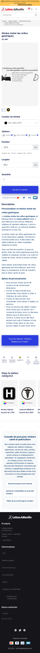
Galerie (4, 582)
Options (6, 131)
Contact (5, 613)
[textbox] (20, 122)
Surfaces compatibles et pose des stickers (20, 492)
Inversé (8, 135)
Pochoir (34, 135)
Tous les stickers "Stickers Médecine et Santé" (20, 340)
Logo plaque (6, 540)
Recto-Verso (21, 135)
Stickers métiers (12, 21)
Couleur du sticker (11, 117)
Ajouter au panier (20, 190)
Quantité (6, 174)
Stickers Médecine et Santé (11, 23)
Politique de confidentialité (11, 589)
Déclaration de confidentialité (12, 598)
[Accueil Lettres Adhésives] (12, 9)
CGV (3, 553)
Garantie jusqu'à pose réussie (20, 484)
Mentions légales (8, 560)
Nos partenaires (8, 575)
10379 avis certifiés (25, 5)
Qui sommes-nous (9, 568)
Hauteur (6, 142)
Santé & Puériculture (25, 21)
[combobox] (20, 122)
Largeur (6, 159)
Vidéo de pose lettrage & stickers (20, 501)
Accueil (4, 21)
